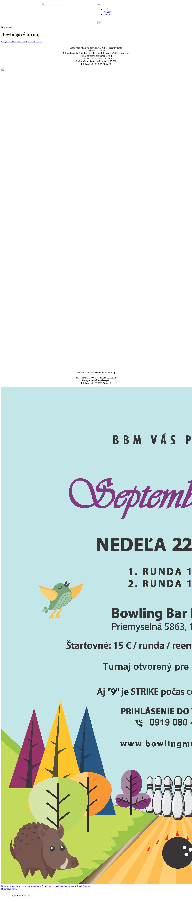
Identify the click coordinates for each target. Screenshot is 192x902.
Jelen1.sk (25, 895)
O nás (106, 9)
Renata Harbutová (35, 42)
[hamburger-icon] (99, 4)
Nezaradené (6, 27)
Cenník (107, 14)
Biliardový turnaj (9, 889)
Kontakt (107, 12)
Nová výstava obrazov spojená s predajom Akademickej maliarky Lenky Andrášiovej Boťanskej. (47, 886)
